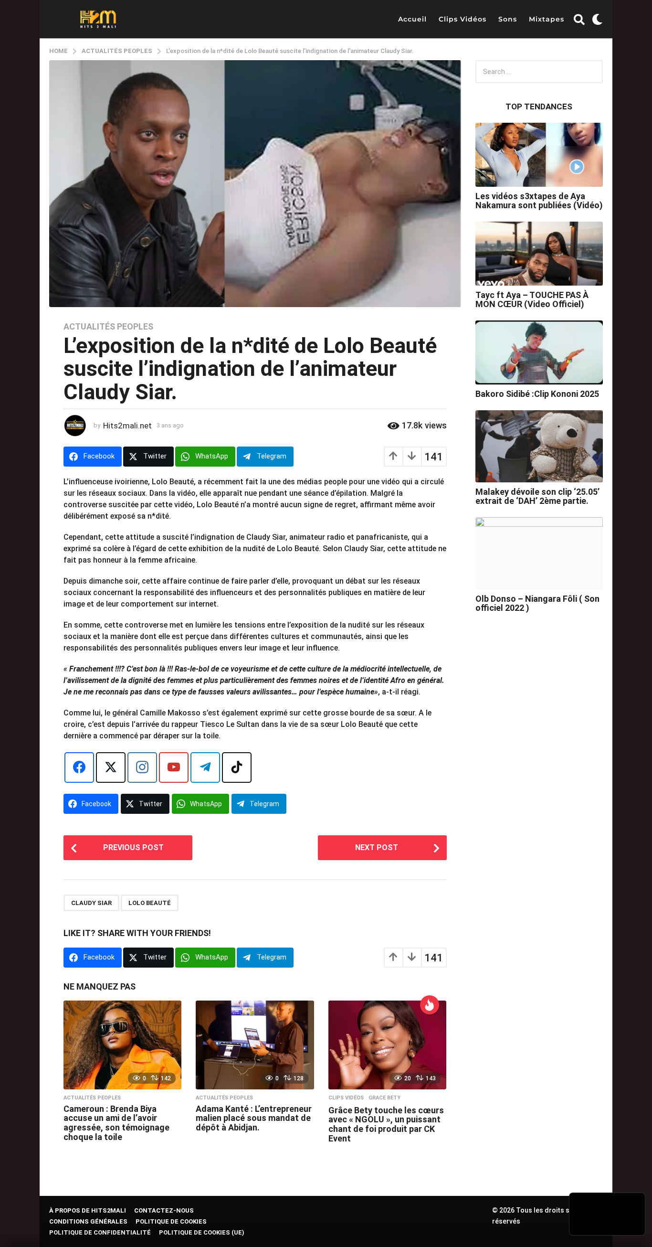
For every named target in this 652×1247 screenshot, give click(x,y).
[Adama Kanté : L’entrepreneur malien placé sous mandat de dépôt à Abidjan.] (255, 1045)
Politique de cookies (171, 1221)
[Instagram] (142, 767)
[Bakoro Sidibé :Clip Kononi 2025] (539, 352)
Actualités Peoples (108, 326)
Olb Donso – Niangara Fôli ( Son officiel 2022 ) (537, 603)
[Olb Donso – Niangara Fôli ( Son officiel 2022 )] (539, 553)
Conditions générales (88, 1221)
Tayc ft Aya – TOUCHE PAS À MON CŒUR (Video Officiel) (532, 299)
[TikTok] (237, 767)
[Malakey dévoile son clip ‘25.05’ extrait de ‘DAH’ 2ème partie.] (539, 446)
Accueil (412, 19)
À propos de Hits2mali (87, 1210)
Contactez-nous (164, 1210)
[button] (579, 19)
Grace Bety (384, 1098)
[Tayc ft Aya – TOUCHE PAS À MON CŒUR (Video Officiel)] (539, 254)
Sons (507, 19)
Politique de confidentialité (100, 1232)
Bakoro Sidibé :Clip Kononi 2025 (537, 394)
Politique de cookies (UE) (201, 1232)
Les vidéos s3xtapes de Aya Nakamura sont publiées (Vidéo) (539, 200)
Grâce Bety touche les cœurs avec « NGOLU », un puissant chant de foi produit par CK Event (386, 1124)
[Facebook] (79, 767)
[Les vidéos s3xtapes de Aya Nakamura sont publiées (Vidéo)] (539, 155)
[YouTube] (174, 767)
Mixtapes (546, 19)
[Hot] (429, 1004)
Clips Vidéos (462, 19)
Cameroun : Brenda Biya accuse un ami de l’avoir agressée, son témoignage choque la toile (116, 1123)
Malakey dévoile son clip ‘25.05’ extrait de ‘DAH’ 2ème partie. (537, 496)
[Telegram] (205, 767)
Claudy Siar (91, 902)
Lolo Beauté (149, 902)
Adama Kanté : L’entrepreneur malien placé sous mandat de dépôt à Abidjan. (254, 1118)
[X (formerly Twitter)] (111, 767)
